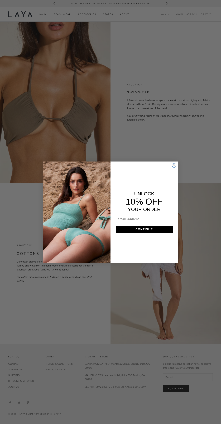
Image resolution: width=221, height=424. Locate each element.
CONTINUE (144, 229)
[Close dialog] (174, 165)
